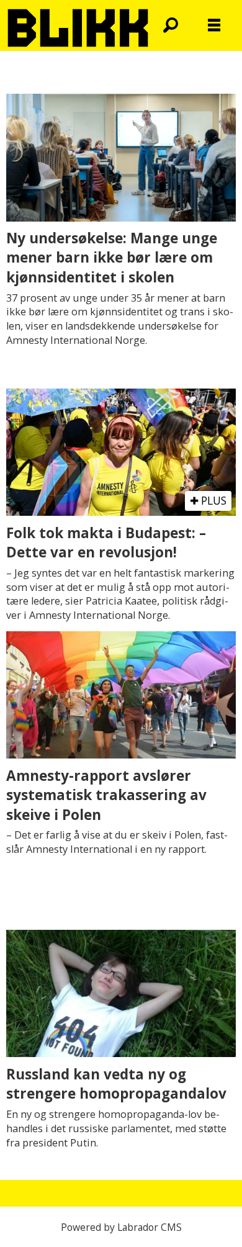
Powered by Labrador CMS (121, 1227)
